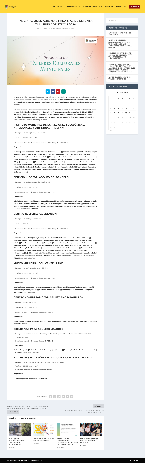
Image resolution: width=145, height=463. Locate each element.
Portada (71, 29)
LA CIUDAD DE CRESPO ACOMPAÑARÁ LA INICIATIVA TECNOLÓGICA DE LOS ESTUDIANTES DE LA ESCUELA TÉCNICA (120, 44)
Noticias (109, 7)
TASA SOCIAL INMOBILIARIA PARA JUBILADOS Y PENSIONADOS (17, 442)
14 (130, 113)
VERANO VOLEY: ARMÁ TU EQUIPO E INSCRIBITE (43, 440)
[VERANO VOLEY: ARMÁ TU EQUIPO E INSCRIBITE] (44, 429)
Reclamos (134, 7)
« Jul (110, 131)
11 (118, 113)
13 (126, 113)
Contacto (121, 7)
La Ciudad (57, 7)
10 (114, 113)
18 (118, 118)
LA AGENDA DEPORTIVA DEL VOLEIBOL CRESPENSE (119, 78)
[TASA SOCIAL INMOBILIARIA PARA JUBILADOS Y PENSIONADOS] (20, 429)
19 (122, 118)
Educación (57, 29)
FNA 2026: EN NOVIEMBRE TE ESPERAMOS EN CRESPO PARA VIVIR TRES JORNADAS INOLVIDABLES (120, 56)
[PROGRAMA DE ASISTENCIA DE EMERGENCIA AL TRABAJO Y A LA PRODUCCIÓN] (67, 429)
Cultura (49, 29)
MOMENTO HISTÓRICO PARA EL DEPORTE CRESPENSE (89, 441)
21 (130, 118)
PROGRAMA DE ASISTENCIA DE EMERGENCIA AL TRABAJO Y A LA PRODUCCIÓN (67, 442)
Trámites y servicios (92, 7)
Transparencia (73, 7)
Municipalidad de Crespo (26, 460)
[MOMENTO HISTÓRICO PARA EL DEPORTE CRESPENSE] (91, 429)
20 (126, 118)
